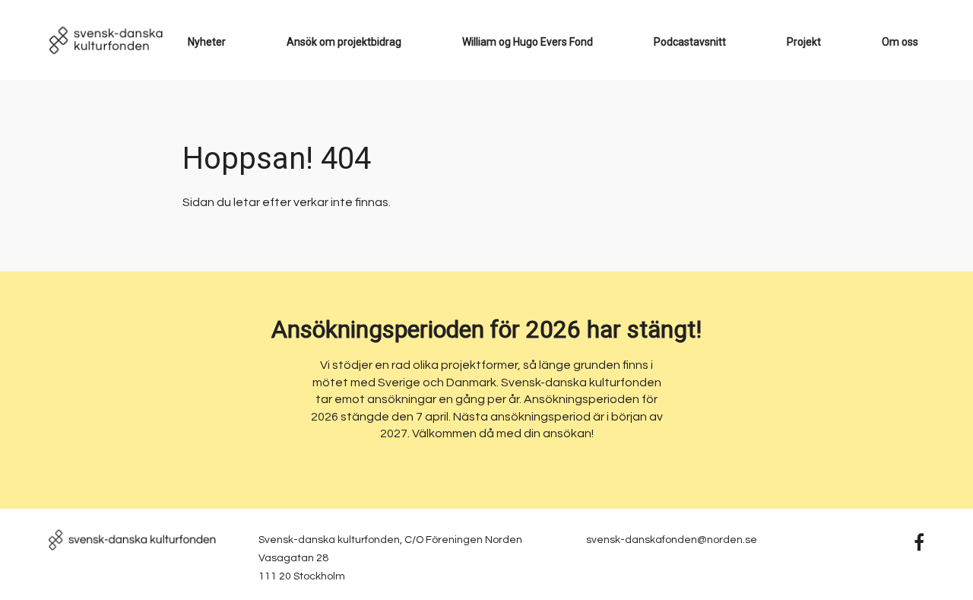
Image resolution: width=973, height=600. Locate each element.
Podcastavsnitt (690, 42)
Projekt (804, 42)
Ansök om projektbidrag (344, 42)
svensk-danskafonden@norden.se (671, 540)
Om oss (900, 42)
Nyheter (207, 42)
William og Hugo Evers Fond (527, 42)
